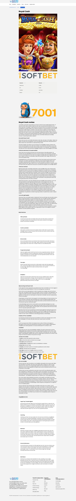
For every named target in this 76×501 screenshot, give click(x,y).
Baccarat (26, 4)
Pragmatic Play (35, 479)
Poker (23, 4)
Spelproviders (32, 4)
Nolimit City (35, 489)
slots (18, 7)
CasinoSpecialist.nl (12, 7)
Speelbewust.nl (39, 495)
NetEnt (34, 481)
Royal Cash (23, 7)
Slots (10, 4)
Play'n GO (34, 483)
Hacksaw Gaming (36, 487)
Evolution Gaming (36, 485)
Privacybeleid (33, 495)
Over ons (24, 495)
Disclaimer (29, 495)
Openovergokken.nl (46, 495)
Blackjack (14, 4)
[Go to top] (74, 498)
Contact (20, 495)
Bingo (45, 490)
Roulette (18, 4)
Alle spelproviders (36, 491)
